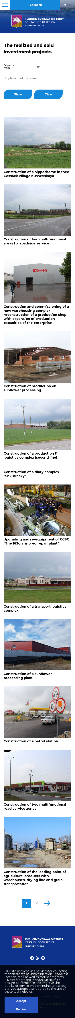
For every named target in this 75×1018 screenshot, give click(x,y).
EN (63, 4)
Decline (21, 1009)
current (32, 78)
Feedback (35, 5)
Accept (21, 1001)
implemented (14, 78)
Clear (48, 94)
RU (71, 4)
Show (18, 94)
